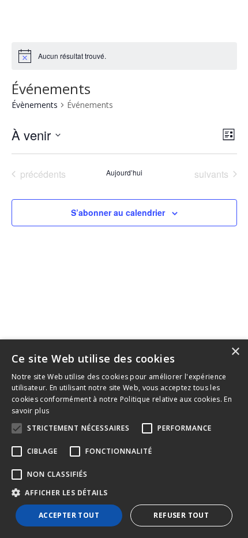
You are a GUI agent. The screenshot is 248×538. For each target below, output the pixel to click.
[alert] (72, 56)
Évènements (35, 104)
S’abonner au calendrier (118, 212)
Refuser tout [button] (181, 515)
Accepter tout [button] (69, 515)
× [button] (235, 352)
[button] (124, 493)
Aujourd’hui (124, 172)
